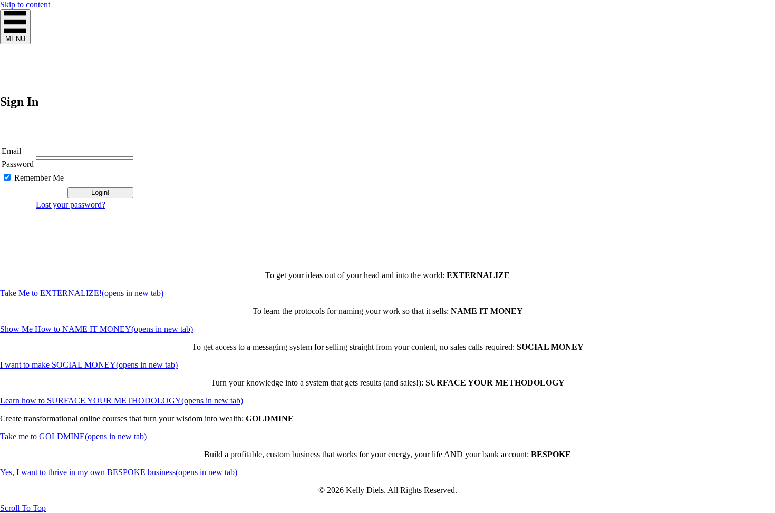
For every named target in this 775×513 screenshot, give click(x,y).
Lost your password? (70, 204)
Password (18, 164)
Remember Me (39, 177)
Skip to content (25, 4)
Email (11, 150)
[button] (23, 508)
